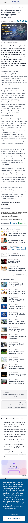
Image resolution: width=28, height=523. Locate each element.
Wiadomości (9, 5)
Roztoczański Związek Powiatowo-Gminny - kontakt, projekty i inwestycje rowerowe (15, 447)
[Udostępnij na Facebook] (26, 21)
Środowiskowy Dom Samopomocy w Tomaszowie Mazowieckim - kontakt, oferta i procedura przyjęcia (14, 424)
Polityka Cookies (14, 514)
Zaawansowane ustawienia (10, 508)
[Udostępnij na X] (23, 21)
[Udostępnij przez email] (20, 21)
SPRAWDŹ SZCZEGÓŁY (14, 472)
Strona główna (3, 5)
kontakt (16, 216)
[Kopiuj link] (18, 21)
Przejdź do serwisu (14, 518)
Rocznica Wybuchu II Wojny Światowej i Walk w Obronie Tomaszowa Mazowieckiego (17, 249)
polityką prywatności (18, 506)
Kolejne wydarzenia (19, 274)
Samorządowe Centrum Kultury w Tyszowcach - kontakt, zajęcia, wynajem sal (15, 454)
